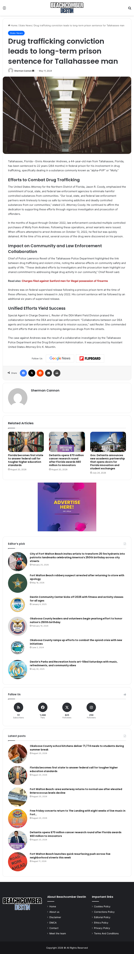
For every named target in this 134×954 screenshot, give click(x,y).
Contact (53, 928)
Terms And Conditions (106, 933)
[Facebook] (23, 373)
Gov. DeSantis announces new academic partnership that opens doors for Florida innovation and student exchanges (107, 461)
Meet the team (57, 933)
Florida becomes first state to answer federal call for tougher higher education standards (25, 460)
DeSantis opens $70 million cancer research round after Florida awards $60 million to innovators (66, 460)
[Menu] (4, 9)
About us (54, 911)
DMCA (53, 922)
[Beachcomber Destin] (67, 7)
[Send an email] (33, 70)
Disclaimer (55, 917)
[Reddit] (40, 373)
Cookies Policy (102, 906)
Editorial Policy (102, 917)
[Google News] (60, 358)
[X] (31, 373)
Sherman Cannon (23, 70)
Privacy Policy (102, 928)
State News (25, 25)
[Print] (56, 373)
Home (13, 25)
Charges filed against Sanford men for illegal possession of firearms (65, 281)
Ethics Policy (101, 922)
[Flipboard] (90, 358)
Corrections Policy (104, 911)
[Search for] (129, 9)
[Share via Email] (48, 373)
